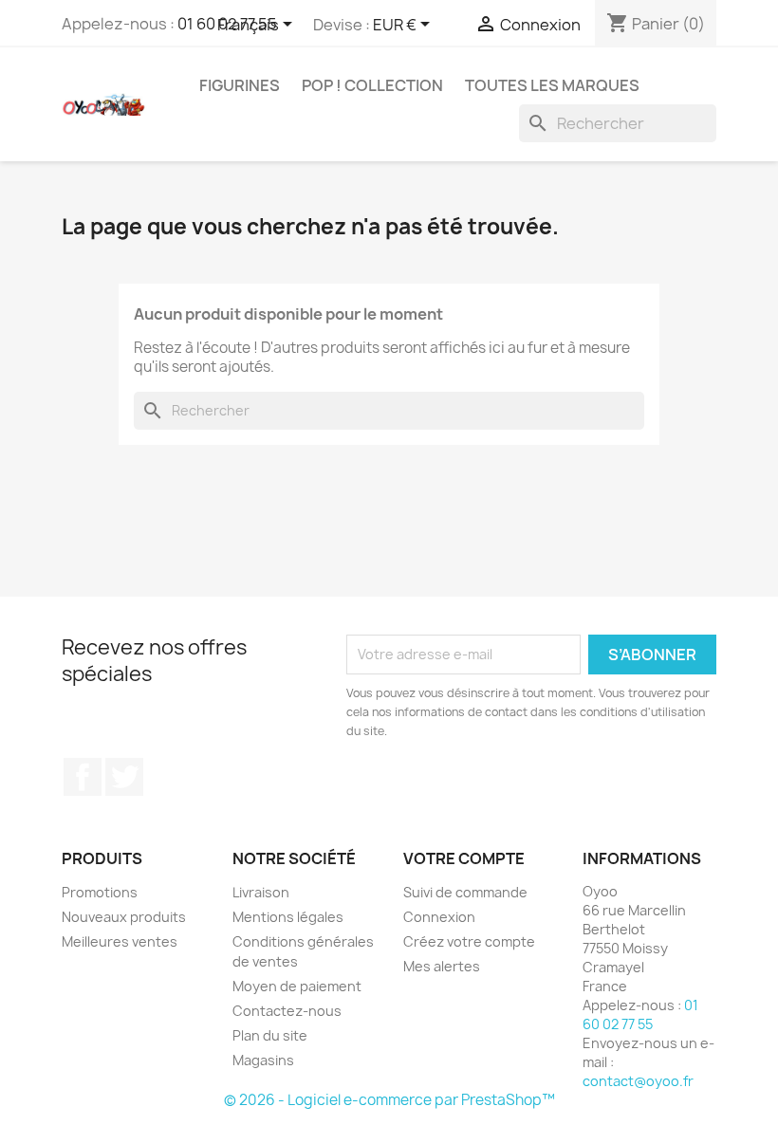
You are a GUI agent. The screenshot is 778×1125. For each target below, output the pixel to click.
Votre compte (464, 858)
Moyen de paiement (296, 986)
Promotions (100, 892)
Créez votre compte (469, 941)
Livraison (260, 892)
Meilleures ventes (119, 941)
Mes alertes (441, 966)
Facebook (83, 777)
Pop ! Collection (372, 85)
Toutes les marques (552, 85)
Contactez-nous (287, 1011)
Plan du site (269, 1035)
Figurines (239, 85)
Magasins (263, 1060)
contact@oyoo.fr (638, 1081)
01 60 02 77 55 (640, 1014)
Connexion (439, 917)
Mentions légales (287, 917)
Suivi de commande (465, 892)
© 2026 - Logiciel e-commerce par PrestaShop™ (389, 1100)
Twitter (124, 777)
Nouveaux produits (124, 917)
